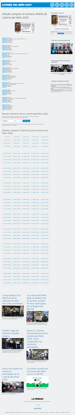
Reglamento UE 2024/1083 (16, 412)
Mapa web (57, 412)
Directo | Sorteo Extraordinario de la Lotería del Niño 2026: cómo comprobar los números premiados (37, 338)
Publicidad (52, 412)
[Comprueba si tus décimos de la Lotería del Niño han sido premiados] (13, 311)
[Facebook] (36, 405)
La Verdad (37, 399)
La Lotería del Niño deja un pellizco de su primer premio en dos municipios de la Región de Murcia (37, 302)
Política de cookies (65, 412)
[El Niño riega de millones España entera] (13, 343)
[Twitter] (38, 405)
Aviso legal (25, 412)
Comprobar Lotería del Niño (62, 29)
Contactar (7, 412)
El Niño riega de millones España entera (10, 333)
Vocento (37, 408)
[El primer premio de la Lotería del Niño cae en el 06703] (38, 381)
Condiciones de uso (33, 412)
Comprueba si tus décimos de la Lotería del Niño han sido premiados (12, 299)
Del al (7, 137)
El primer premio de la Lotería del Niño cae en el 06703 (37, 371)
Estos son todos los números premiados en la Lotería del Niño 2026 (12, 374)
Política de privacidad (43, 412)
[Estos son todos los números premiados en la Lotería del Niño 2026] (13, 387)
